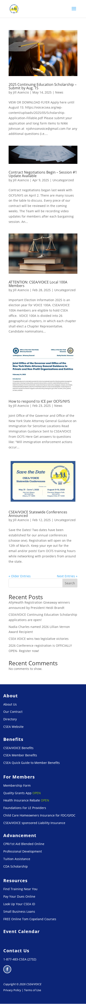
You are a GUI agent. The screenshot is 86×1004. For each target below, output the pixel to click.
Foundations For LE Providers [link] (24, 808)
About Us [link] (10, 704)
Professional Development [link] (22, 851)
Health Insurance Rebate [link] (21, 800)
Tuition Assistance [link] (16, 859)
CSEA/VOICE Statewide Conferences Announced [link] (38, 514)
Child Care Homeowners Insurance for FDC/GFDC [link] (39, 815)
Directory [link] (10, 719)
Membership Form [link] (17, 785)
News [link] (59, 92)
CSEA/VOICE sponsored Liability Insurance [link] (34, 823)
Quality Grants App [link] (17, 793)
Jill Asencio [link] (21, 92)
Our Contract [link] (12, 711)
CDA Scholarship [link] (15, 866)
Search (70, 583)
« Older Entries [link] (20, 576)
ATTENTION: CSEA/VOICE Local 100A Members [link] (38, 284)
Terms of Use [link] (32, 990)
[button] (73, 11)
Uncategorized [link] (63, 180)
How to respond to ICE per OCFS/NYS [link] (39, 401)
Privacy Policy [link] (12, 990)
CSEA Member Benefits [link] (20, 755)
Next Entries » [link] (67, 576)
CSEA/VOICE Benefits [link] (18, 748)
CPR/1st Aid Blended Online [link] (23, 844)
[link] (14, 8)
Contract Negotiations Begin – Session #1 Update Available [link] (43, 174)
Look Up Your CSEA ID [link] (19, 904)
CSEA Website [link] (13, 727)
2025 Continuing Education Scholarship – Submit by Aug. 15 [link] (43, 86)
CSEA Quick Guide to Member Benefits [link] (31, 763)
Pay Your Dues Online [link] (19, 896)
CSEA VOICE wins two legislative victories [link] (39, 639)
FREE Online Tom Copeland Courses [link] (29, 919)
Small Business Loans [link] (19, 911)
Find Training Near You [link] (20, 889)
